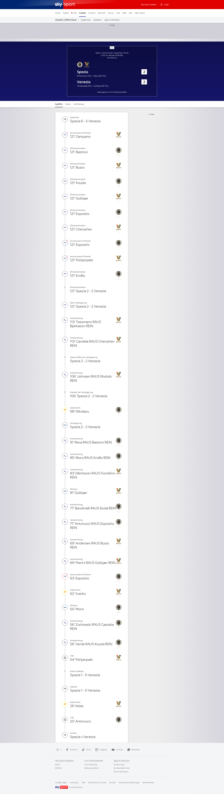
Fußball (82, 13)
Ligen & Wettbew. (112, 20)
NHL (131, 13)
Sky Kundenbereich (121, 772)
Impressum (74, 783)
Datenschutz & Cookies (97, 783)
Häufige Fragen (61, 783)
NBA (124, 13)
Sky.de (57, 765)
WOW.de (58, 768)
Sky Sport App (119, 765)
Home (57, 13)
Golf (118, 13)
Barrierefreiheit (148, 783)
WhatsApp (135, 750)
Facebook (73, 750)
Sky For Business (90, 765)
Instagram (103, 750)
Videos (66, 13)
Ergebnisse (86, 20)
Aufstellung (79, 104)
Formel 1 (92, 13)
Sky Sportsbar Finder (122, 768)
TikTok (88, 750)
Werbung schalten (91, 768)
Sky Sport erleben (149, 4)
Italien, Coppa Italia (65, 20)
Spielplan (97, 20)
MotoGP (101, 13)
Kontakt (112, 783)
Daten (68, 104)
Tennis (111, 13)
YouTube (119, 750)
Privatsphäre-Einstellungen (129, 783)
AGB (83, 783)
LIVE (75, 13)
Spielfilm (59, 104)
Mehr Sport (140, 13)
